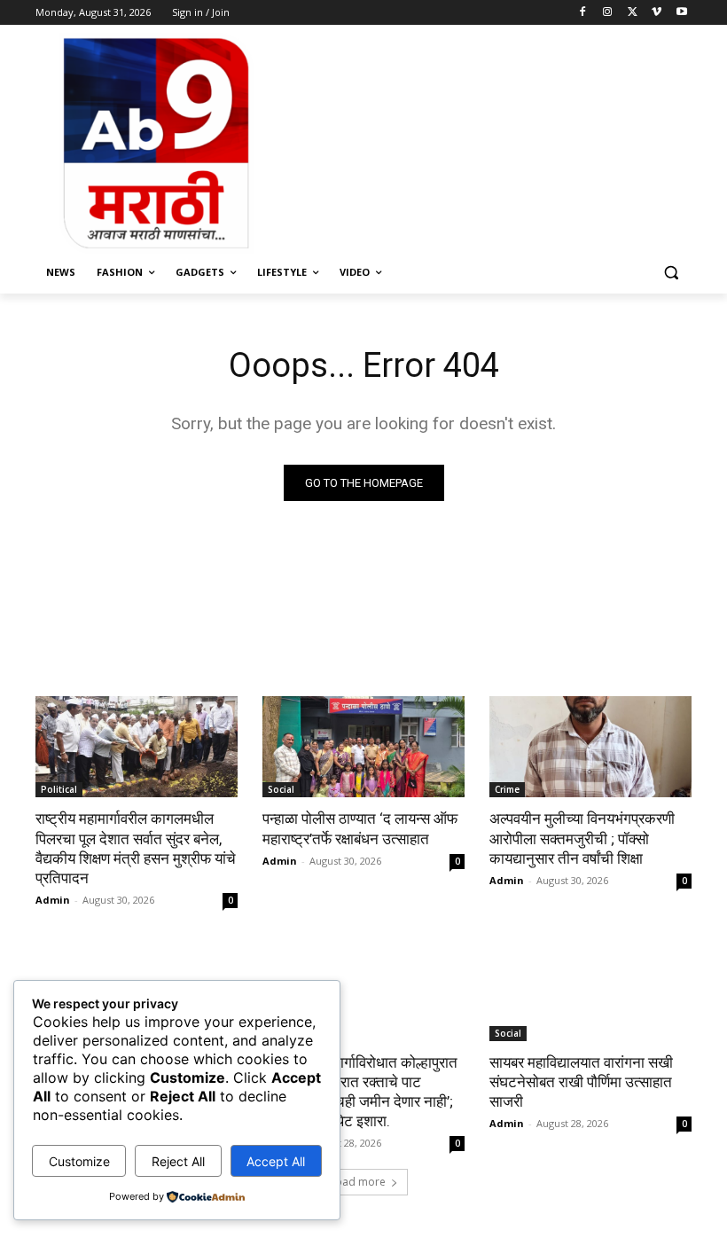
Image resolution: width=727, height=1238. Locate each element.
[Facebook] (583, 13)
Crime (507, 789)
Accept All (275, 1161)
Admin (52, 899)
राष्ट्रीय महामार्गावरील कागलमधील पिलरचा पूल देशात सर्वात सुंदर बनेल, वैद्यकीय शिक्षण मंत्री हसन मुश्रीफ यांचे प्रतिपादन (135, 848)
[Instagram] (608, 13)
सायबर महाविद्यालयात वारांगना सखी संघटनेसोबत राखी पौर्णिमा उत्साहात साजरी (581, 1082)
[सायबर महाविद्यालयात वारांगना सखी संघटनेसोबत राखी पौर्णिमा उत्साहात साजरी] (590, 990)
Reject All (178, 1161)
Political (59, 789)
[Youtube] (681, 13)
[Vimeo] (656, 13)
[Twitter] (632, 13)
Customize (79, 1161)
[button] (671, 273)
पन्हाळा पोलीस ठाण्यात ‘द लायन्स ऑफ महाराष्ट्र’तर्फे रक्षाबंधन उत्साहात (359, 828)
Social (281, 789)
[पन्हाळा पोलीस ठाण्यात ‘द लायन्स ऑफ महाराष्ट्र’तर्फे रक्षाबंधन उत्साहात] (363, 746)
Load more (358, 1181)
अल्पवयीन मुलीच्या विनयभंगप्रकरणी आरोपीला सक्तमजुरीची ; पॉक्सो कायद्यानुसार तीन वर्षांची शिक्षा (582, 838)
